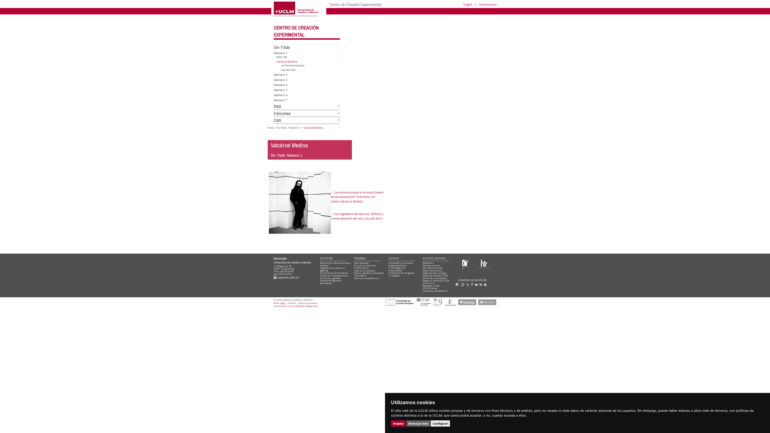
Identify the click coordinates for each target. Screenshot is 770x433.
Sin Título (282, 47)
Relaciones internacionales (335, 262)
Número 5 (281, 90)
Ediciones (282, 113)
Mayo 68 (281, 57)
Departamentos (397, 265)
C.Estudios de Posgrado (401, 272)
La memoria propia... (293, 65)
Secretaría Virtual (433, 267)
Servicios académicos (366, 278)
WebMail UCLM (431, 285)
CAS (277, 120)
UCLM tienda (430, 288)
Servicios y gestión (330, 278)
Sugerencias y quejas (435, 272)
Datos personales (308, 303)
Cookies (292, 303)
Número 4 (281, 85)
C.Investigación (396, 267)
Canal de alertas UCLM (435, 275)
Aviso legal (279, 303)
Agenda (324, 270)
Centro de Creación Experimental (355, 4)
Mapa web (312, 306)
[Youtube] (486, 284)
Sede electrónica (432, 270)
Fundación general (330, 280)
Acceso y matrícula (365, 265)
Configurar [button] (440, 423)
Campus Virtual (431, 265)
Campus (324, 265)
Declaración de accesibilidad (289, 306)
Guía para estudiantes (435, 290)
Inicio (271, 127)
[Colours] (483, 264)
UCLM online (361, 267)
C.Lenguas (394, 275)
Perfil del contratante (435, 278)
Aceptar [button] (398, 423)
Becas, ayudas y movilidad (369, 272)
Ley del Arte (288, 70)
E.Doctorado (395, 270)
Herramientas (488, 4)
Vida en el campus (364, 270)
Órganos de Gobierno (332, 267)
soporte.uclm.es (288, 277)
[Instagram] (458, 284)
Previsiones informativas (334, 272)
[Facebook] (473, 284)
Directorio (428, 283)
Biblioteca (428, 262)
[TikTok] (463, 284)
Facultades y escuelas (400, 262)
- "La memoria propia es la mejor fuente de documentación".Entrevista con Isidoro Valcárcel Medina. (357, 196)
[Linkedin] (481, 284)
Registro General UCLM (436, 280)
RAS (277, 106)
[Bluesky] (477, 284)
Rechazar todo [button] (418, 423)
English (467, 4)
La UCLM (326, 258)
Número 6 (281, 95)
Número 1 (281, 53)
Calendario (360, 275)
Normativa (326, 283)
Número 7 (281, 100)
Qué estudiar (361, 262)
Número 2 (281, 75)
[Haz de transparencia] (466, 264)
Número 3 (281, 80)
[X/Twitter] (468, 284)
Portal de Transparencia (334, 275)
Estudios (360, 258)
